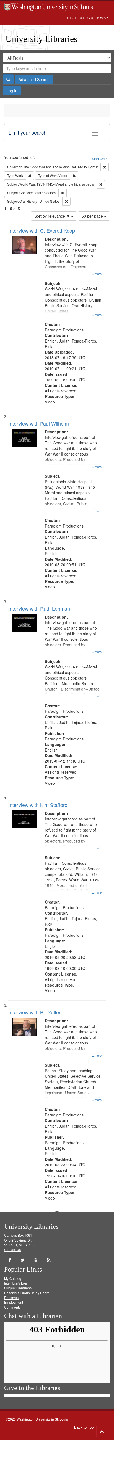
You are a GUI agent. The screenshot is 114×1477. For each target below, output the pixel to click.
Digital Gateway (88, 18)
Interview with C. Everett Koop (41, 230)
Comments (12, 1307)
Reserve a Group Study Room (26, 1292)
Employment (13, 1302)
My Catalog (12, 1278)
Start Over (99, 158)
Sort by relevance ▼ (52, 216)
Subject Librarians (18, 1287)
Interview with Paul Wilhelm (38, 423)
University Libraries (41, 39)
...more (97, 273)
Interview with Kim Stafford (38, 804)
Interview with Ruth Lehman (39, 608)
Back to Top (84, 1427)
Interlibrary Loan (16, 1283)
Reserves (11, 1297)
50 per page (93, 216)
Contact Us (12, 1249)
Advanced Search (34, 79)
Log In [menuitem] (11, 90)
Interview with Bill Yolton (35, 1012)
